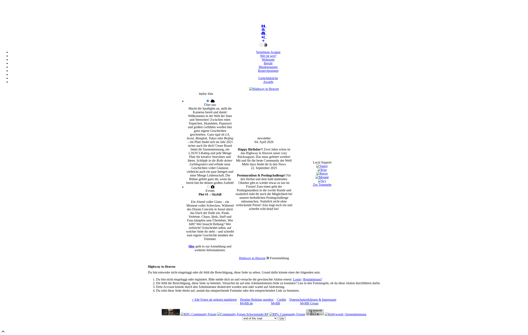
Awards (268, 82)
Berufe (268, 63)
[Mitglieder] (264, 26)
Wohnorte (268, 59)
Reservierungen (268, 70)
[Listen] (266, 45)
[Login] (264, 37)
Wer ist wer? (268, 56)
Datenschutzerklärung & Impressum (312, 299)
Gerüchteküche (268, 78)
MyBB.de (246, 303)
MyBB (275, 303)
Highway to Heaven (252, 258)
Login (297, 279)
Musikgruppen (268, 67)
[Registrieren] (264, 41)
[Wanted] (264, 30)
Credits (281, 299)
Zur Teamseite (322, 184)
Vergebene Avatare (268, 52)
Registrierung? (312, 279)
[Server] (264, 34)
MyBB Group (309, 303)
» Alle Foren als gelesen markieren (214, 299)
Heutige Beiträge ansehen (256, 299)
